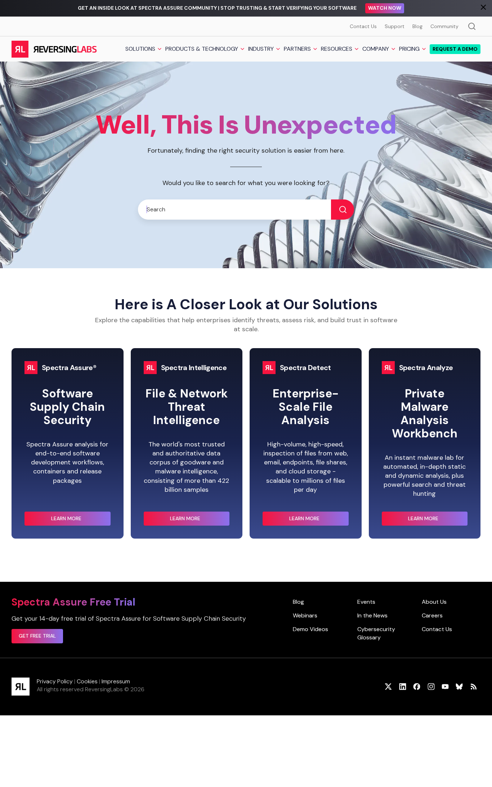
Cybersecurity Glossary (376, 633)
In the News (372, 615)
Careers (432, 615)
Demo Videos (310, 629)
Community (444, 26)
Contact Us (363, 26)
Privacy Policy (55, 681)
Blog (417, 26)
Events (366, 602)
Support (394, 26)
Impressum (116, 681)
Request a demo (455, 49)
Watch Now (384, 8)
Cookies (87, 681)
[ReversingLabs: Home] (54, 49)
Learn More (80, 520)
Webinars (305, 615)
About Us (434, 602)
